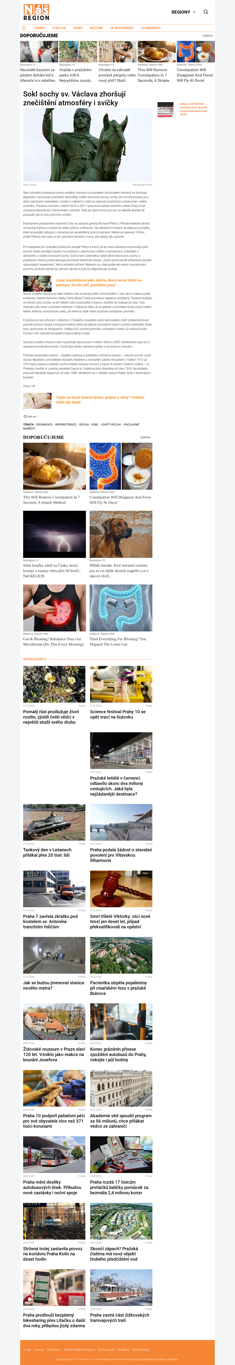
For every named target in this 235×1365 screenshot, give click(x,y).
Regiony (181, 12)
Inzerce (39, 1349)
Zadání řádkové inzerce (79, 1349)
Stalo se (59, 28)
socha (84, 424)
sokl (95, 424)
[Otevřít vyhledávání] (206, 12)
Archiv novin (106, 1349)
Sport (78, 28)
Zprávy (39, 28)
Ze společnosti (122, 28)
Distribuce (54, 1349)
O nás (27, 1349)
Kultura (96, 28)
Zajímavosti (150, 28)
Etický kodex (140, 1349)
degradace (45, 424)
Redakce (123, 1349)
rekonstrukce (66, 424)
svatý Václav (111, 424)
